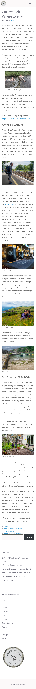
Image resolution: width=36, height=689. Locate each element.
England (6, 526)
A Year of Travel (7, 580)
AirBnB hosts (9, 204)
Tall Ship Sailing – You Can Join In (13, 576)
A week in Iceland (9, 531)
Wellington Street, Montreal (12, 565)
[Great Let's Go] (3, 3)
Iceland (4, 631)
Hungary (5, 619)
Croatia (4, 615)
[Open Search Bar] (18, 3)
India (3, 604)
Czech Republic (7, 623)
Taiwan (4, 608)
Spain (4, 638)
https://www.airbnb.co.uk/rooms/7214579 (17, 119)
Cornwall (11, 528)
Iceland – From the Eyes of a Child (13, 533)
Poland (4, 627)
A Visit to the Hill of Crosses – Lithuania (16, 573)
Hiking (20, 528)
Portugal (5, 635)
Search (29, 537)
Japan (4, 600)
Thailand (5, 611)
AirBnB (6, 528)
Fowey (16, 528)
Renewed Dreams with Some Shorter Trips (17, 569)
